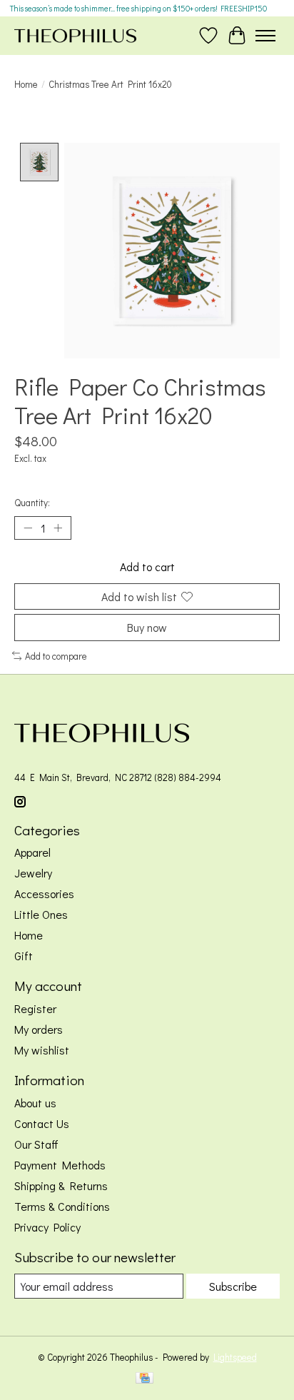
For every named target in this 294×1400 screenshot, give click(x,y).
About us (35, 1102)
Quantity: (32, 502)
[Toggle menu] (265, 35)
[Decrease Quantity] (28, 528)
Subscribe (233, 1286)
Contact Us (41, 1123)
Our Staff (36, 1144)
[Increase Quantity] (58, 528)
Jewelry (33, 872)
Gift (23, 955)
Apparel (32, 852)
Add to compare (56, 656)
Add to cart (147, 566)
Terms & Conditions (62, 1206)
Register (35, 1008)
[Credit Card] (144, 1379)
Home (26, 84)
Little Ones (41, 914)
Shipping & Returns (61, 1185)
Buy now (147, 627)
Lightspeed (235, 1357)
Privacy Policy (47, 1226)
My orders (38, 1029)
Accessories (44, 893)
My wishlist (41, 1049)
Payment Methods (60, 1164)
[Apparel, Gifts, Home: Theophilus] (75, 35)
